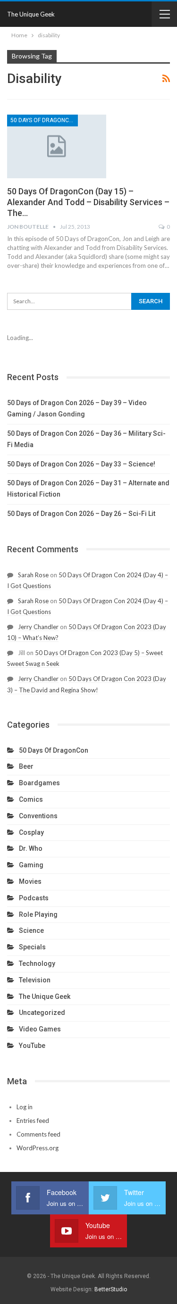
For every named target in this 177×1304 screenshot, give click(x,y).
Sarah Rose (33, 575)
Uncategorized (42, 1012)
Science (31, 930)
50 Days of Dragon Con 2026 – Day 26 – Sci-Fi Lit (81, 513)
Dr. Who (30, 848)
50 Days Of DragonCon (43, 120)
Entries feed (33, 1120)
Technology (37, 963)
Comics (31, 799)
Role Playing (38, 914)
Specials (32, 947)
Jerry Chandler (38, 627)
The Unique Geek (31, 14)
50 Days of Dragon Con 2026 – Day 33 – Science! (81, 464)
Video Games (40, 1029)
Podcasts (34, 898)
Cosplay (31, 832)
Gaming (31, 865)
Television (35, 980)
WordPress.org (38, 1148)
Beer (26, 766)
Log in (25, 1107)
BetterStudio (110, 1289)
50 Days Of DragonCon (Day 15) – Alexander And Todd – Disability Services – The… (88, 202)
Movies (30, 881)
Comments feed (38, 1134)
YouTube (32, 1045)
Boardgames (39, 783)
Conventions (38, 816)
